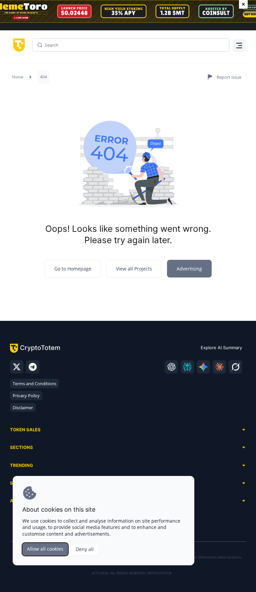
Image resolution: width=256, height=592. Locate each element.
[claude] (219, 367)
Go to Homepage (72, 268)
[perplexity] (187, 367)
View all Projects (134, 268)
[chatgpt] (171, 367)
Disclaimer (23, 408)
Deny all (85, 549)
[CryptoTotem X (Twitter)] (16, 367)
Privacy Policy (26, 396)
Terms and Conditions (34, 384)
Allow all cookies (45, 549)
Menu (237, 46)
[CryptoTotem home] (18, 44)
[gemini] (203, 367)
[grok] (235, 367)
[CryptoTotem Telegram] (32, 367)
